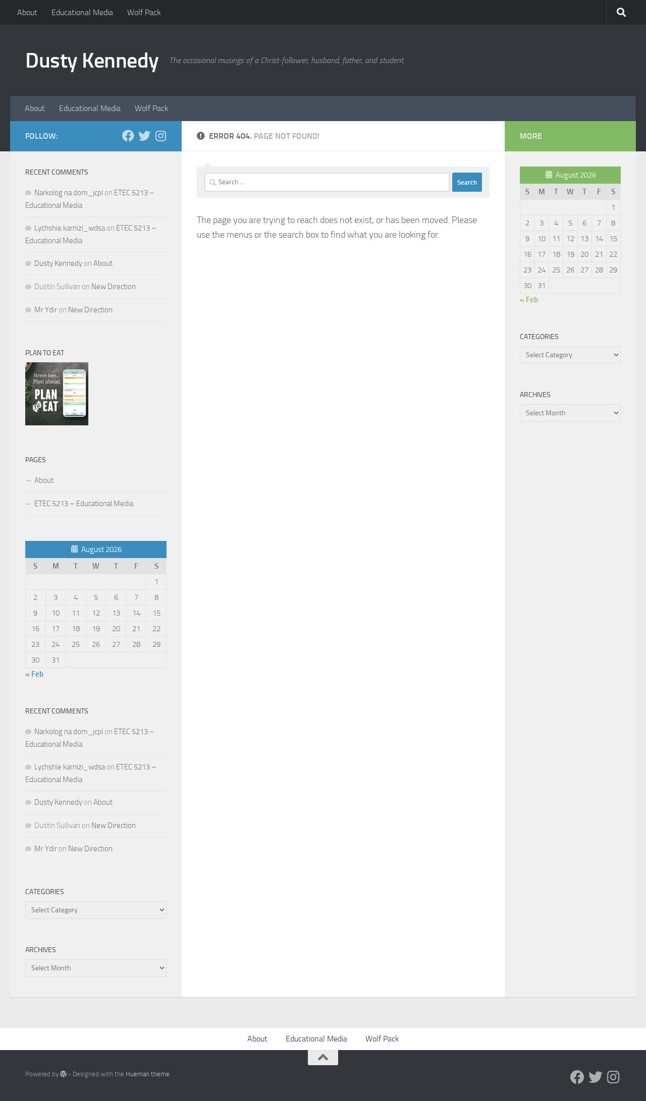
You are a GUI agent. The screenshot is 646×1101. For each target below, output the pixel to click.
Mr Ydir (45, 309)
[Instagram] (160, 136)
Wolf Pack (144, 12)
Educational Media (82, 12)
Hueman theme (148, 1074)
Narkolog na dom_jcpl (68, 192)
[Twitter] (144, 136)
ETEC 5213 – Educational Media (83, 503)
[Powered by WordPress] (63, 1074)
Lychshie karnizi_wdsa (69, 228)
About (27, 12)
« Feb (34, 674)
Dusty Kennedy (92, 60)
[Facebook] (128, 136)
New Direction (113, 286)
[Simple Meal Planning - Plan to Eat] (56, 422)
